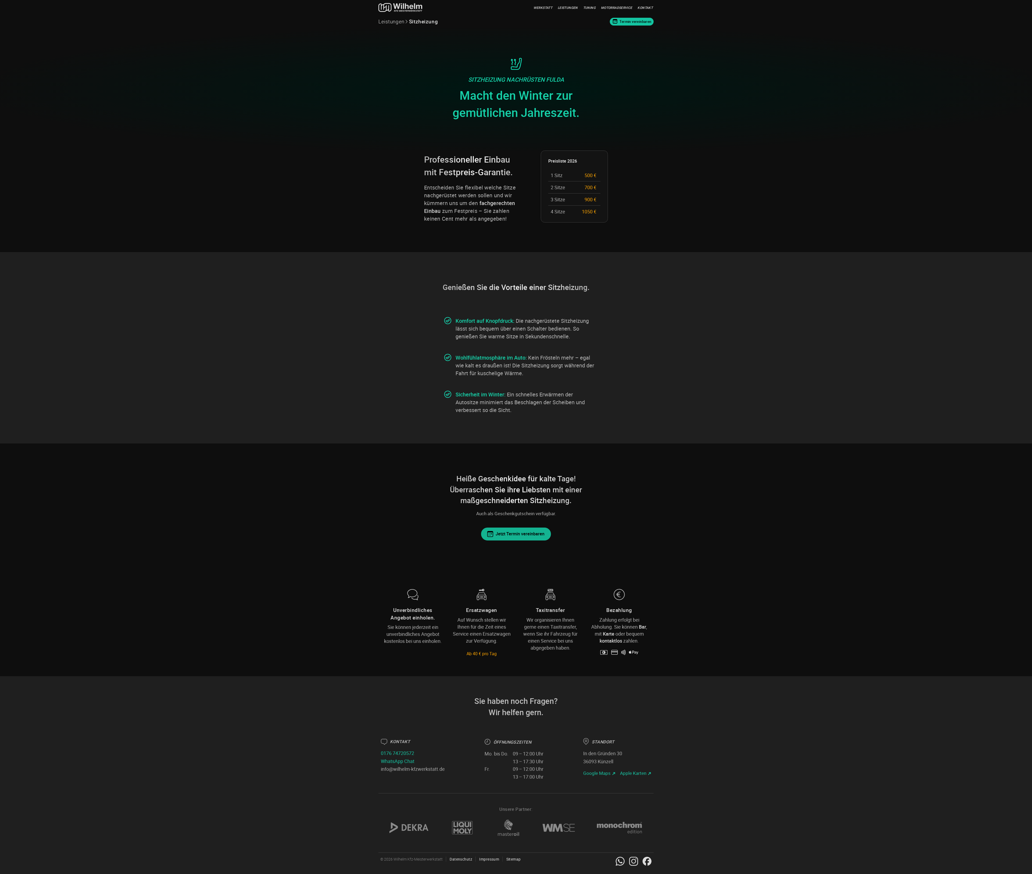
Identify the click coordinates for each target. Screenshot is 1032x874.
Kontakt (645, 7)
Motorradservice (616, 7)
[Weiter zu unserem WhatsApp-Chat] (620, 861)
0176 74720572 (397, 753)
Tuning (589, 7)
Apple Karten (633, 773)
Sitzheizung (423, 21)
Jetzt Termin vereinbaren (520, 534)
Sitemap (513, 859)
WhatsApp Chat (397, 761)
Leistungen (568, 7)
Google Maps (597, 773)
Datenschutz (461, 859)
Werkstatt (542, 7)
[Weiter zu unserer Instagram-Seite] (633, 861)
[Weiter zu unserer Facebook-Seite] (647, 861)
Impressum (489, 859)
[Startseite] (400, 7)
